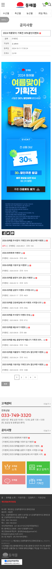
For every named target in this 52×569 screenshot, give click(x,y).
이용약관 (21, 498)
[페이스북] (4, 233)
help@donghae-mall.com (12, 534)
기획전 (40, 482)
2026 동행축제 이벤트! (15, 438)
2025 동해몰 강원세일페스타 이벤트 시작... (23, 454)
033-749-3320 (16, 415)
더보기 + (47, 404)
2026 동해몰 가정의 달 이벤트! (18, 442)
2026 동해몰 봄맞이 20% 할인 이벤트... (21, 446)
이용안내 (41, 498)
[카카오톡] (12, 233)
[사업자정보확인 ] (32, 526)
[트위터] (8, 233)
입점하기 (31, 498)
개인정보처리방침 (8, 502)
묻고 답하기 (42, 468)
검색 (49, 4)
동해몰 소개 (10, 498)
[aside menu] (3, 4)
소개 (14, 468)
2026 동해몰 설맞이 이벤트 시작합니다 (21, 450)
